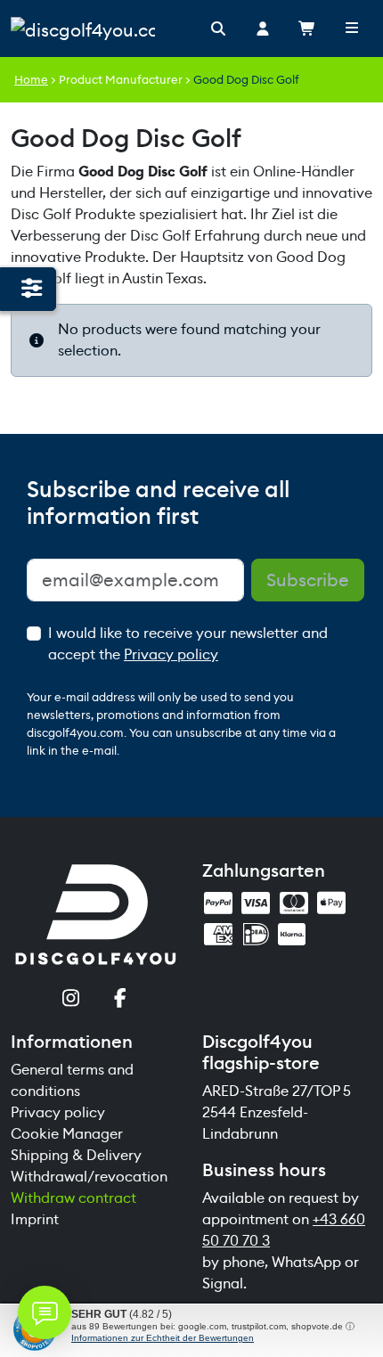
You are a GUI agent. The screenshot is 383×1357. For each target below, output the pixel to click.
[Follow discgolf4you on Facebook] (120, 1000)
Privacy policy (171, 654)
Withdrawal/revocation (89, 1176)
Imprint (35, 1219)
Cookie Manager (67, 1133)
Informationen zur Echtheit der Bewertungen (162, 1338)
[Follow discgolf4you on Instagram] (71, 1000)
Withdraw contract (73, 1198)
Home (31, 79)
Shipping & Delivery (76, 1155)
